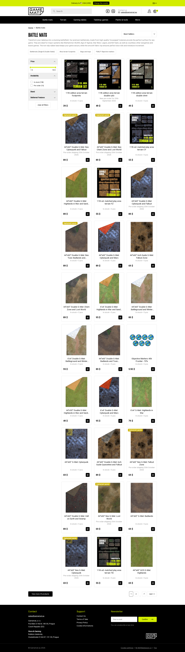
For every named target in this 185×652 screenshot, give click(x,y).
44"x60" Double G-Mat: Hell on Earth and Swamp (76, 517)
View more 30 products (40, 594)
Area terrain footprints (65, 52)
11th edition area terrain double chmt (141, 94)
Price (32, 61)
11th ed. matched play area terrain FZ (109, 202)
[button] (155, 3)
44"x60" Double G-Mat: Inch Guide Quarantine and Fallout (109, 463)
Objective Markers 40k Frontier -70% (142, 360)
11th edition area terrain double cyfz (109, 94)
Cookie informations (85, 626)
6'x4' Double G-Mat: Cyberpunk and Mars (109, 411)
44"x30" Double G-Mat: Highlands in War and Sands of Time (76, 411)
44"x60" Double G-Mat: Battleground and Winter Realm (142, 308)
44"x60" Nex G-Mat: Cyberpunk (76, 571)
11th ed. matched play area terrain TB (109, 571)
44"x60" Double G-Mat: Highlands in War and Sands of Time (76, 202)
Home (30, 28)
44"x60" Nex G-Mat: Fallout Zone (142, 463)
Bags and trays (83, 52)
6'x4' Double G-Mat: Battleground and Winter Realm (76, 360)
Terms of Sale (82, 619)
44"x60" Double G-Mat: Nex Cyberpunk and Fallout (76, 148)
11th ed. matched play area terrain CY (142, 148)
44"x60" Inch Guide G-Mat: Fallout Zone (142, 256)
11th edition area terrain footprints (76, 94)
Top (155, 648)
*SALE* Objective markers (102, 52)
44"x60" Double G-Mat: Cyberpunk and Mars (109, 256)
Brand (33, 92)
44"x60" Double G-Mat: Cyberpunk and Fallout (141, 202)
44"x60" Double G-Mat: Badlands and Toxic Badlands (109, 360)
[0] (155, 11)
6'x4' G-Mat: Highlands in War (142, 411)
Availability (35, 76)
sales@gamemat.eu (36, 616)
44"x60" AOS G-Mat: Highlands (142, 571)
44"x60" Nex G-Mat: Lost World (109, 517)
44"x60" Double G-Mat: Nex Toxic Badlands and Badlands (76, 256)
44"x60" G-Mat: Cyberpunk (76, 462)
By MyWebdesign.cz (144, 648)
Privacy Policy (82, 622)
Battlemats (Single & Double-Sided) (40, 52)
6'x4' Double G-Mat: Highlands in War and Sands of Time (109, 308)
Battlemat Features (38, 97)
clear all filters (43, 105)
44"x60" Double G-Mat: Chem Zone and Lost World (76, 308)
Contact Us (81, 616)
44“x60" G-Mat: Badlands (141, 516)
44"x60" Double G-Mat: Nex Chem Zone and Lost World (109, 148)
